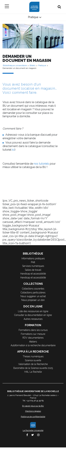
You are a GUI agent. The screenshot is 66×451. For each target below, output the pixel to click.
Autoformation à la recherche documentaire (33, 345)
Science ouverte (33, 360)
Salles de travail (33, 270)
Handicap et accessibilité (33, 273)
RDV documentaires (33, 337)
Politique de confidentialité (33, 416)
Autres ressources (33, 319)
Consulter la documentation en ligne (33, 315)
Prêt (33, 262)
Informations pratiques (33, 258)
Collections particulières (33, 292)
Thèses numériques (33, 356)
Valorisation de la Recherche (33, 364)
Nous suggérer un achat (33, 296)
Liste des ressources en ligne (33, 311)
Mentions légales (33, 411)
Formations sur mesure (33, 334)
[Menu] (7, 7)
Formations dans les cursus (33, 330)
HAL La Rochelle (33, 371)
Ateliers (33, 341)
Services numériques (33, 266)
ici (13, 149)
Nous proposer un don (33, 300)
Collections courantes (33, 288)
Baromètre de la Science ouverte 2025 (33, 368)
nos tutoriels (41, 163)
